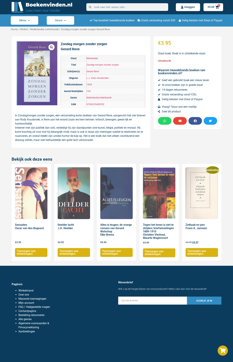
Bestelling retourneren (31, 315)
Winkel (24, 29)
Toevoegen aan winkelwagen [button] (26, 252)
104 (88, 91)
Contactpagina (27, 311)
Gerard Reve (92, 71)
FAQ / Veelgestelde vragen (34, 307)
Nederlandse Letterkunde (44, 29)
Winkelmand (25, 290)
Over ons (23, 294)
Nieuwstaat (92, 58)
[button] (51, 47)
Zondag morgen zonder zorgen (102, 64)
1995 (89, 84)
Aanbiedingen (26, 331)
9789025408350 (95, 104)
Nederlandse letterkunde (99, 97)
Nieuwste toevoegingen (32, 298)
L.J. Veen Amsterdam (97, 78)
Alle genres (25, 319)
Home (14, 29)
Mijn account (26, 302)
